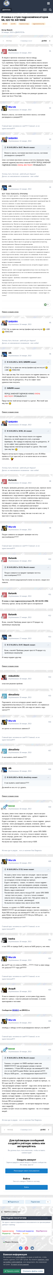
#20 (49, 861)
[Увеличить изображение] (44, 329)
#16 (49, 722)
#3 (50, 139)
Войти (26, 1187)
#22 (49, 958)
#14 (49, 677)
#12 (49, 615)
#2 (50, 108)
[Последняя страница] (50, 41)
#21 (49, 940)
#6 (50, 354)
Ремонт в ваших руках (10, 312)
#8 (50, 481)
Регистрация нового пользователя (26, 1171)
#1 (50, 51)
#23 (49, 990)
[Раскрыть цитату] (5, 147)
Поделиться (14, 1202)
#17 (49, 751)
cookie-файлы (20, 1257)
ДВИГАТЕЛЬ (20, 32)
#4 (50, 187)
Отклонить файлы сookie (32, 1271)
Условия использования (20, 1264)
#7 (50, 423)
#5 (50, 323)
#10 (49, 559)
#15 (49, 696)
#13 (49, 637)
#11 (50, 594)
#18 (49, 769)
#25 (49, 1050)
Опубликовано (19, 53)
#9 (50, 528)
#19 (49, 807)
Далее (44, 41)
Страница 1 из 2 (27, 41)
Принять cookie (12, 1271)
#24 (49, 1021)
